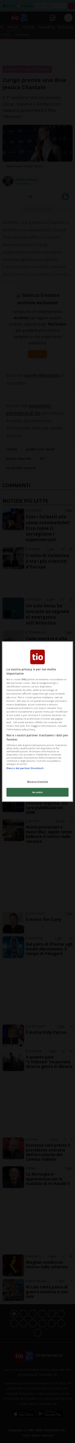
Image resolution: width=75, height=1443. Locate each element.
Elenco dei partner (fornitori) (24, 768)
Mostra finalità (37, 781)
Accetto (37, 792)
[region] (37, 721)
